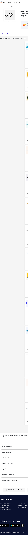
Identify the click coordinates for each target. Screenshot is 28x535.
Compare (10, 21)
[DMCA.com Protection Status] (22, 526)
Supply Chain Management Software (17, 6)
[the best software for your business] (5, 3)
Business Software (4, 6)
